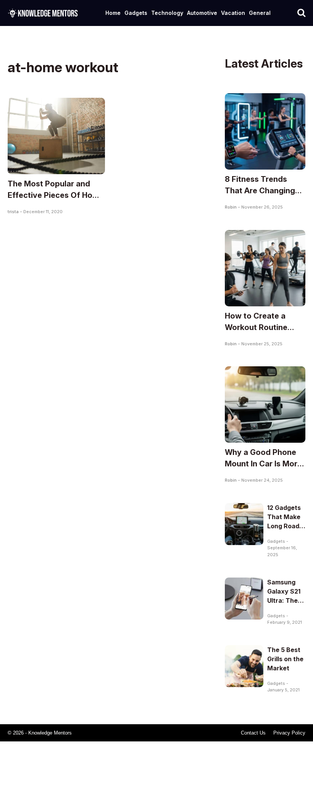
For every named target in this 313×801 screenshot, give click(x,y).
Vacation (233, 13)
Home (113, 13)
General (260, 13)
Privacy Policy (289, 733)
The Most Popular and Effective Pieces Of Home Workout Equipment (55, 195)
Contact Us (253, 733)
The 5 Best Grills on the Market (285, 659)
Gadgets (135, 13)
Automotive (202, 13)
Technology (167, 13)
